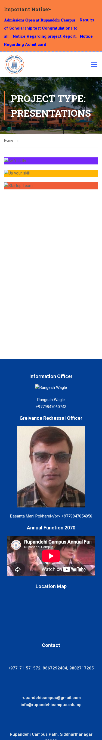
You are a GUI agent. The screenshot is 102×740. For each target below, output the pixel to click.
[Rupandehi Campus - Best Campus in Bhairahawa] (14, 65)
